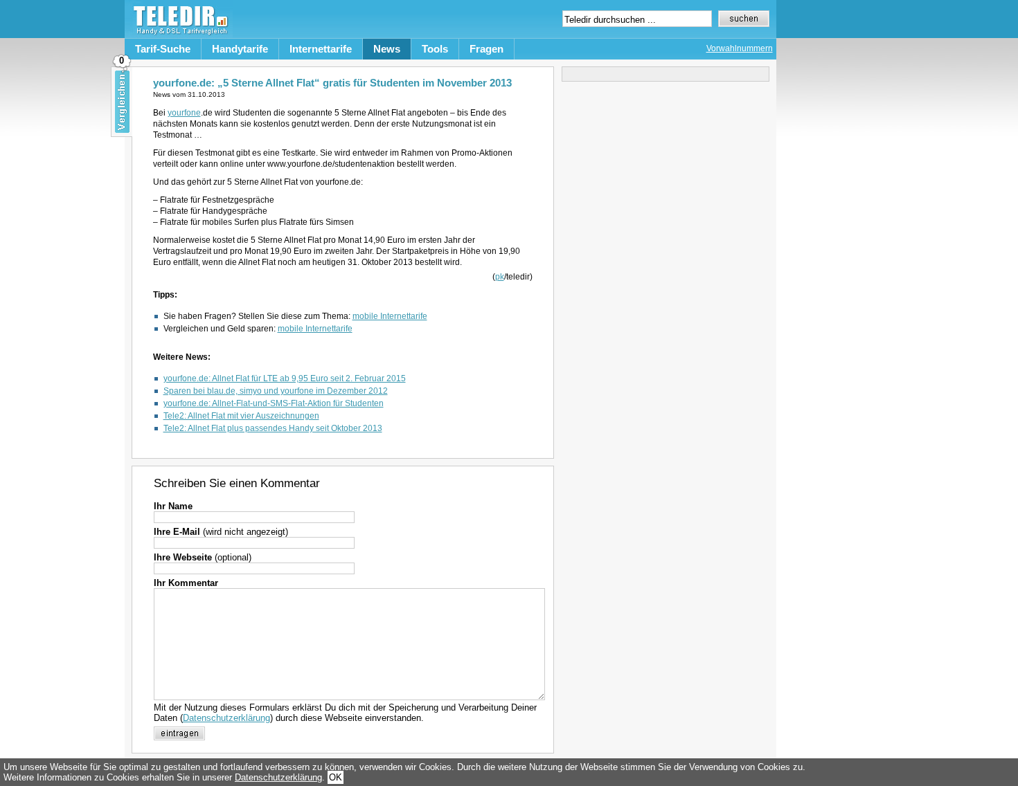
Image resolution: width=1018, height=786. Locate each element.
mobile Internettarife (389, 316)
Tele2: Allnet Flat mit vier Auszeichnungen (241, 416)
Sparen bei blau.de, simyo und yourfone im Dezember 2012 (275, 391)
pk (499, 277)
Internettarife (320, 49)
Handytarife (240, 49)
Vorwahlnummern (739, 48)
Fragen (486, 49)
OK (335, 777)
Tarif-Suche (162, 49)
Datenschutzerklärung (226, 718)
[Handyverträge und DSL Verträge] (179, 35)
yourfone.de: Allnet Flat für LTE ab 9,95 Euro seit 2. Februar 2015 (284, 378)
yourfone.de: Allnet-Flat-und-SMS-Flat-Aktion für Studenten (273, 403)
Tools (435, 49)
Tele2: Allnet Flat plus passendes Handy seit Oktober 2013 (272, 428)
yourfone (184, 113)
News (386, 49)
